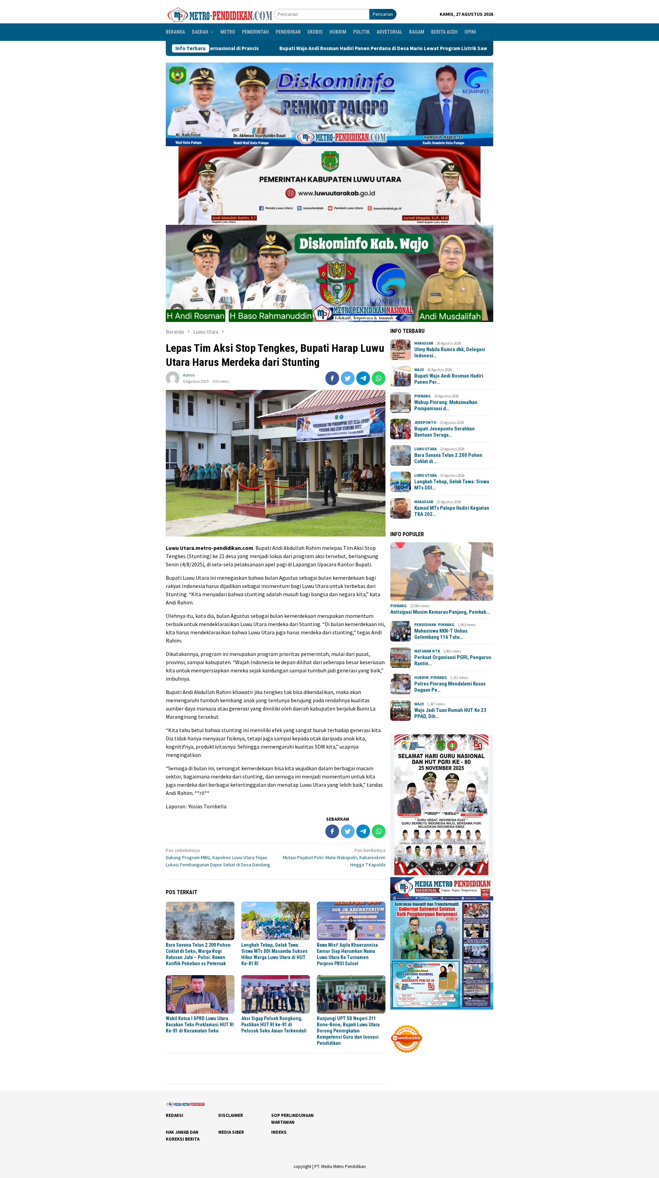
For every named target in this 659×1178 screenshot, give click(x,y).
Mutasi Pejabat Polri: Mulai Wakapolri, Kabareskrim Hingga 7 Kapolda (334, 857)
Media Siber (231, 1132)
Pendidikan (425, 624)
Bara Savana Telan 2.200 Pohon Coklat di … (448, 458)
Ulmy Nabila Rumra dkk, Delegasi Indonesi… (449, 352)
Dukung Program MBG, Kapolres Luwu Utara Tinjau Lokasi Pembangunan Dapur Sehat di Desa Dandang (218, 857)
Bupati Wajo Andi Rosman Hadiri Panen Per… (448, 379)
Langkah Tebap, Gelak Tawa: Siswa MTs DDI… (451, 484)
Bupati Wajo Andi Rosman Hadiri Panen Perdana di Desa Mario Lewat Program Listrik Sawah (297, 48)
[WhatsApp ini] (378, 378)
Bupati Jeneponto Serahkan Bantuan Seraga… (444, 432)
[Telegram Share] (363, 378)
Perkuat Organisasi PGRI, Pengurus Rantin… (452, 660)
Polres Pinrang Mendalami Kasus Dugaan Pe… (450, 687)
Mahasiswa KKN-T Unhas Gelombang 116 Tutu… (440, 634)
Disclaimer (230, 1115)
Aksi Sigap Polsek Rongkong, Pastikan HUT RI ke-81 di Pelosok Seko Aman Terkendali (274, 1024)
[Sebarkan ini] (332, 378)
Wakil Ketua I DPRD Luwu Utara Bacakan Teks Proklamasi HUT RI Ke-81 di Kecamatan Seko (200, 1024)
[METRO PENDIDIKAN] (220, 14)
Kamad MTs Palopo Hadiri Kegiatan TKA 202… (451, 511)
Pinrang (422, 396)
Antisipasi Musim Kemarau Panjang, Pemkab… (440, 612)
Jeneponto (425, 422)
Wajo (419, 369)
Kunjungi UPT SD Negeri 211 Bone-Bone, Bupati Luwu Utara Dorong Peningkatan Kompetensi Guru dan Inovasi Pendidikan (348, 1031)
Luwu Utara (425, 449)
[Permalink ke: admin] (173, 377)
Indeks (279, 1132)
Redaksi (174, 1115)
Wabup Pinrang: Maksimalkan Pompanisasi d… (445, 405)
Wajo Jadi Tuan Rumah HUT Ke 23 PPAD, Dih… (450, 713)
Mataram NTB (427, 651)
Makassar (423, 343)
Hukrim (421, 677)
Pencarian (383, 14)
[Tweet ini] (348, 378)
